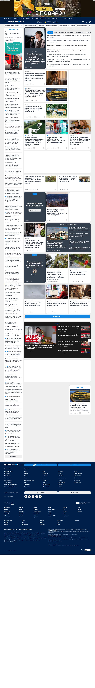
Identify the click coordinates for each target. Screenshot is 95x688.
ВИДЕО (57, 324)
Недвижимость (8, 18)
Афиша (42, 18)
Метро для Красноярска (68, 224)
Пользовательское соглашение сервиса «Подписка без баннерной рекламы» (63, 545)
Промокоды (65, 18)
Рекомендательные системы (54, 543)
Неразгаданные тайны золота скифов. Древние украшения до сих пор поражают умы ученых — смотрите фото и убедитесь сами (35, 93)
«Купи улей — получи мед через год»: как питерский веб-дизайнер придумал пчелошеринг (34, 109)
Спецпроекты (77, 482)
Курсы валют (54, 18)
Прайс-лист (7, 473)
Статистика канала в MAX (10, 486)
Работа (60, 480)
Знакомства (16, 18)
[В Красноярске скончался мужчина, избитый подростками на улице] (80, 261)
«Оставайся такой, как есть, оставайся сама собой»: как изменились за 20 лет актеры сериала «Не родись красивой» (69, 343)
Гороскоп (47, 18)
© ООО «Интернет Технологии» (10, 549)
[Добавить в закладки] (44, 67)
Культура (45, 475)
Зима (44, 471)
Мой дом (45, 480)
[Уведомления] (86, 22)
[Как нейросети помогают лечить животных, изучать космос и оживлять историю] (57, 292)
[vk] (29, 496)
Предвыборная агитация (10, 484)
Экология (76, 478)
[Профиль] (89, 22)
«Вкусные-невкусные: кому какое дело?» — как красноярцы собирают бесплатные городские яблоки (34, 180)
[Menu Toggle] (5, 22)
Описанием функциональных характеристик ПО (57, 536)
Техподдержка (7, 482)
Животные (27, 484)
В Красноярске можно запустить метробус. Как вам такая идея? (34, 205)
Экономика (77, 480)
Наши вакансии (8, 480)
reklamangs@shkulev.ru (52, 530)
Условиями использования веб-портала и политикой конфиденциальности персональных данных (68, 537)
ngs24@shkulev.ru (20, 539)
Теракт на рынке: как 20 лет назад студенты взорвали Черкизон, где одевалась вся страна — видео (69, 335)
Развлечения (61, 482)
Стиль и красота (78, 473)
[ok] (33, 496)
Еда (25, 482)
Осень (59, 473)
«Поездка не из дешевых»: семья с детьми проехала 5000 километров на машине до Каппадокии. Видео (68, 328)
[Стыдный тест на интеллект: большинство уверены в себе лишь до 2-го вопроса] (80, 292)
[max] (36, 496)
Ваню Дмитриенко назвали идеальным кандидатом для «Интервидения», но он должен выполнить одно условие (35, 59)
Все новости (13, 29)
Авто (25, 471)
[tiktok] (40, 496)
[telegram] (25, 496)
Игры (70, 18)
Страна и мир (77, 475)
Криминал (45, 473)
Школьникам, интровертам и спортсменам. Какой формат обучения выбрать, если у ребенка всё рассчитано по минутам (35, 77)
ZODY (60, 18)
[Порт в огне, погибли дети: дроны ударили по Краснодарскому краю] (34, 292)
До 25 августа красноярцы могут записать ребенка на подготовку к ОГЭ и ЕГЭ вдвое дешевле (68, 179)
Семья (60, 486)
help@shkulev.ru (13, 541)
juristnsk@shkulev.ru (36, 540)
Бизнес (26, 473)
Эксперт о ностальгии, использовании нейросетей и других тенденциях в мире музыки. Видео (68, 350)
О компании (7, 475)
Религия (60, 484)
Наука (44, 482)
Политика (60, 475)
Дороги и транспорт (29, 480)
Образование (46, 486)
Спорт (75, 471)
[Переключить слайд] (89, 340)
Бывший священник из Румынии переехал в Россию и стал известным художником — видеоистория (40, 347)
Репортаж (80, 387)
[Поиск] (83, 22)
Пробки (48, 21)
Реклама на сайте (8, 471)
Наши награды (8, 478)
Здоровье (26, 486)
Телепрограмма (35, 18)
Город (25, 478)
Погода (23, 18)
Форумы (28, 18)
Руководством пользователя (54, 535)
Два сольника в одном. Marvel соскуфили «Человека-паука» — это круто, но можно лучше (34, 264)
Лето (44, 478)
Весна (25, 475)
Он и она (60, 471)
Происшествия (62, 478)
